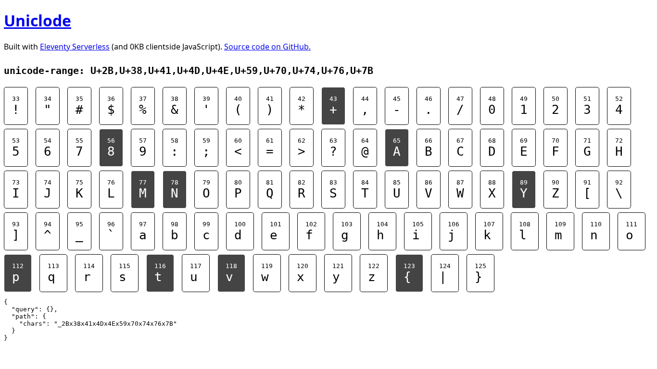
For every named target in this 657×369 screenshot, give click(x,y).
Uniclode (37, 20)
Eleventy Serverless (75, 46)
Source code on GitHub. (267, 46)
